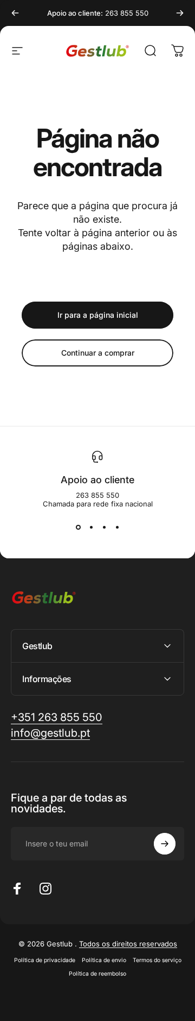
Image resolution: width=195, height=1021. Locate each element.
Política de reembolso (97, 973)
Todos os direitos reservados (128, 943)
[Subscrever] (165, 844)
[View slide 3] (104, 527)
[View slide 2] (91, 527)
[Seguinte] (180, 13)
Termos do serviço (157, 960)
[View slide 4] (116, 527)
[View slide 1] (78, 527)
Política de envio (104, 960)
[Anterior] (15, 13)
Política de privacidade (44, 960)
